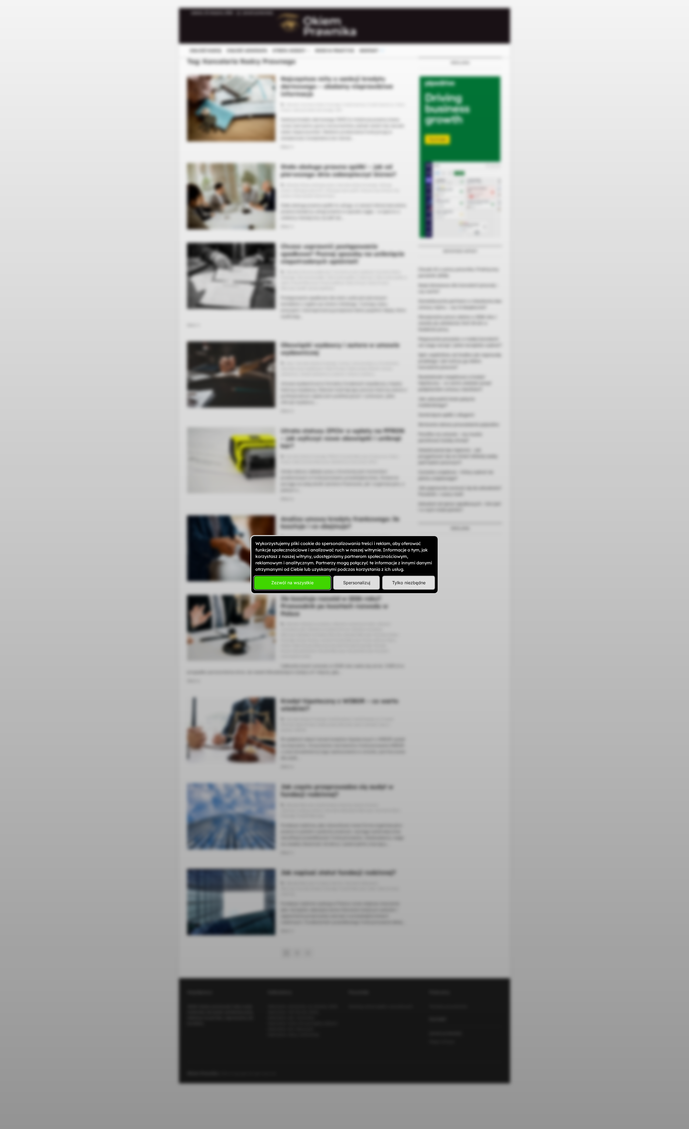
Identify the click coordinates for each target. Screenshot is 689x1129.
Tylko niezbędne (409, 582)
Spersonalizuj (356, 582)
